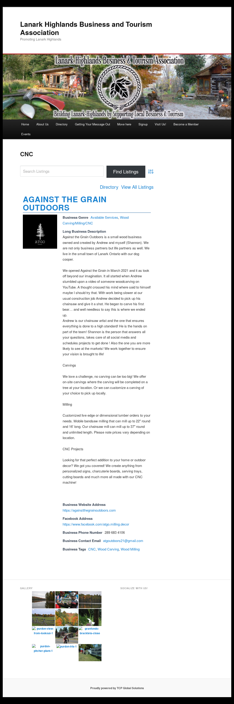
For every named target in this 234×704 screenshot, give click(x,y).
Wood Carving (108, 549)
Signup (143, 124)
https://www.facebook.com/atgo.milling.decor (96, 524)
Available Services (104, 217)
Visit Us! (160, 124)
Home (25, 124)
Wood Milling (130, 549)
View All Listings (137, 186)
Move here (124, 124)
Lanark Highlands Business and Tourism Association (86, 28)
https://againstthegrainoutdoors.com (89, 510)
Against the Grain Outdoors (65, 203)
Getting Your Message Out (92, 124)
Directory (62, 124)
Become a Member (186, 124)
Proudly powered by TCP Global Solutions (117, 688)
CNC (92, 549)
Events (26, 134)
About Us (42, 124)
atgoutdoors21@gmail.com (123, 540)
